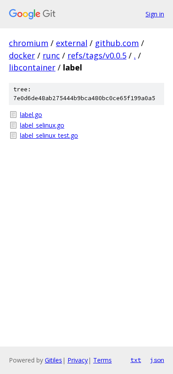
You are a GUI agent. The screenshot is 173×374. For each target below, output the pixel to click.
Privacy (77, 360)
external (71, 43)
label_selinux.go (42, 125)
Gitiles (53, 360)
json (157, 360)
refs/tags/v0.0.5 (96, 55)
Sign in (154, 14)
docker (22, 55)
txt (135, 360)
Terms (102, 360)
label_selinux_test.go (49, 135)
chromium (28, 43)
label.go (31, 114)
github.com (117, 43)
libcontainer (32, 67)
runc (51, 55)
